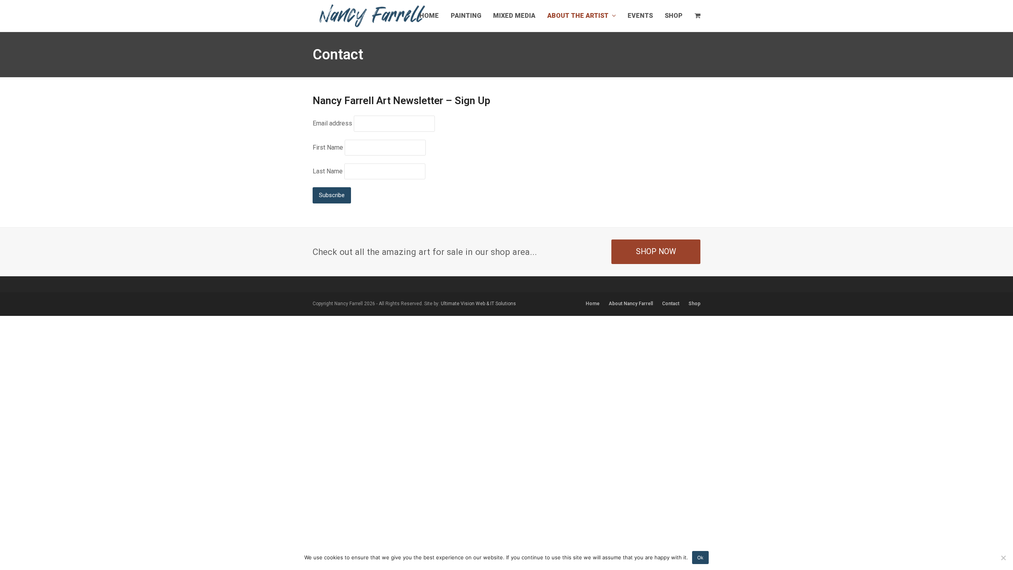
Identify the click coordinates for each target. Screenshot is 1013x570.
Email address (332, 123)
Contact (670, 303)
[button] (697, 16)
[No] (1003, 558)
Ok (700, 557)
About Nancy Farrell (631, 303)
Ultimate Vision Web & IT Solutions (478, 303)
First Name (328, 147)
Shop (694, 303)
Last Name (328, 171)
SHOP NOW (656, 251)
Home (592, 303)
